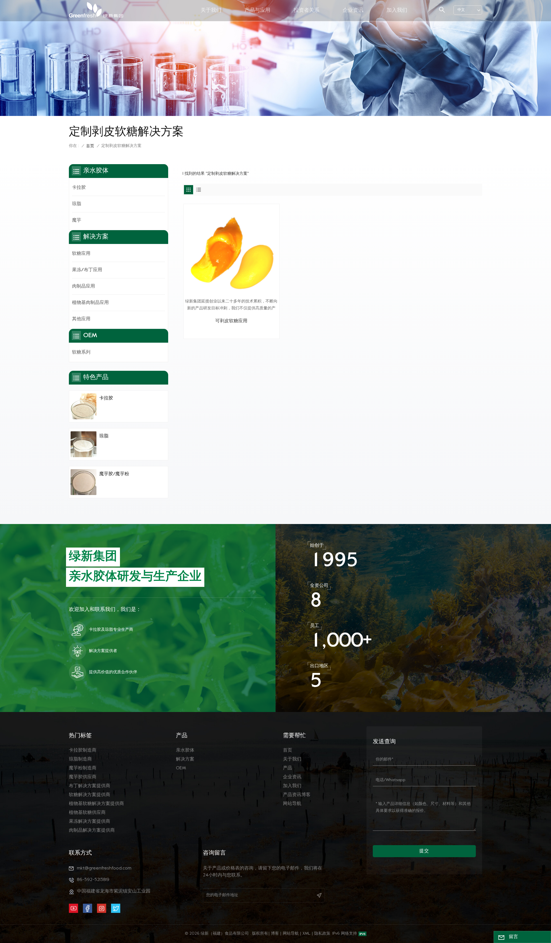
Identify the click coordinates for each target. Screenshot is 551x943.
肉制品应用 (83, 286)
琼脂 (76, 204)
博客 (275, 934)
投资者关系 (306, 10)
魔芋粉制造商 (82, 768)
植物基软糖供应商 (87, 812)
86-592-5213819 (93, 880)
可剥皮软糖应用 (231, 321)
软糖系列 (81, 352)
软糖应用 (81, 253)
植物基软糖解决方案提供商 (96, 804)
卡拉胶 (79, 187)
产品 (287, 768)
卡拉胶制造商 (82, 750)
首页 (90, 146)
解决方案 (185, 759)
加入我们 (397, 10)
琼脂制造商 (80, 759)
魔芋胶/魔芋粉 (114, 474)
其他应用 (81, 319)
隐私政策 (322, 934)
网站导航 (292, 804)
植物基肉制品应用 (90, 302)
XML (306, 934)
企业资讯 (353, 10)
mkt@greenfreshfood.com (104, 868)
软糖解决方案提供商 (89, 795)
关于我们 (211, 10)
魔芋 (76, 220)
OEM (181, 768)
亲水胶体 (185, 750)
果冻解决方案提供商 (89, 821)
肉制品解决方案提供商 (92, 830)
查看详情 (231, 332)
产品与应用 (257, 10)
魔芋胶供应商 (82, 777)
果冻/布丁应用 (87, 270)
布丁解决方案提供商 (89, 786)
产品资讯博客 (297, 795)
